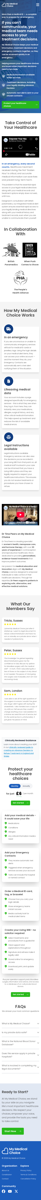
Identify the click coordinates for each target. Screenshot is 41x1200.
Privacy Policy (25, 1170)
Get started (18, 803)
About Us (5, 1170)
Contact (5, 1179)
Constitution (7, 1174)
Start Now (10, 1131)
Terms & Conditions (28, 1174)
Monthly (14, 786)
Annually (26, 786)
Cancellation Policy (28, 1179)
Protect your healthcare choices (15, 104)
